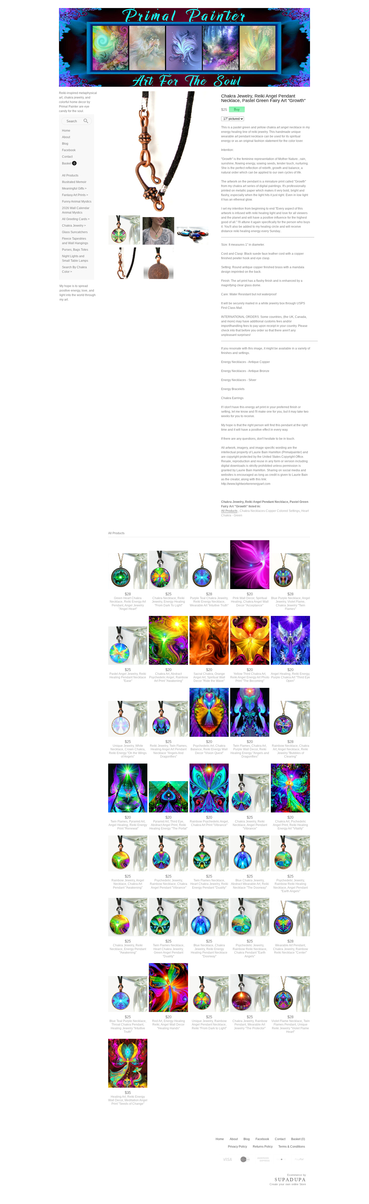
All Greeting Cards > (76, 219)
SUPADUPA (290, 1179)
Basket (67, 163)
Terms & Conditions (291, 1146)
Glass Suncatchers (75, 232)
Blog (65, 143)
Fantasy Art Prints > (75, 195)
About (66, 137)
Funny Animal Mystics (76, 201)
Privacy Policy (237, 1146)
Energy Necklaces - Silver (238, 380)
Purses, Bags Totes (75, 249)
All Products (70, 175)
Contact (67, 156)
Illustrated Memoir (74, 182)
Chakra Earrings (232, 398)
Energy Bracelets (232, 389)
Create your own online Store (288, 1184)
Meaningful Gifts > (74, 188)
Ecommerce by (296, 1174)
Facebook (69, 150)
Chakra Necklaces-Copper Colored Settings (270, 511)
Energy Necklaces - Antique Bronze (245, 371)
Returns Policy (263, 1146)
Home (66, 130)
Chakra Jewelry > (74, 225)
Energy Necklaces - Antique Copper (245, 362)
